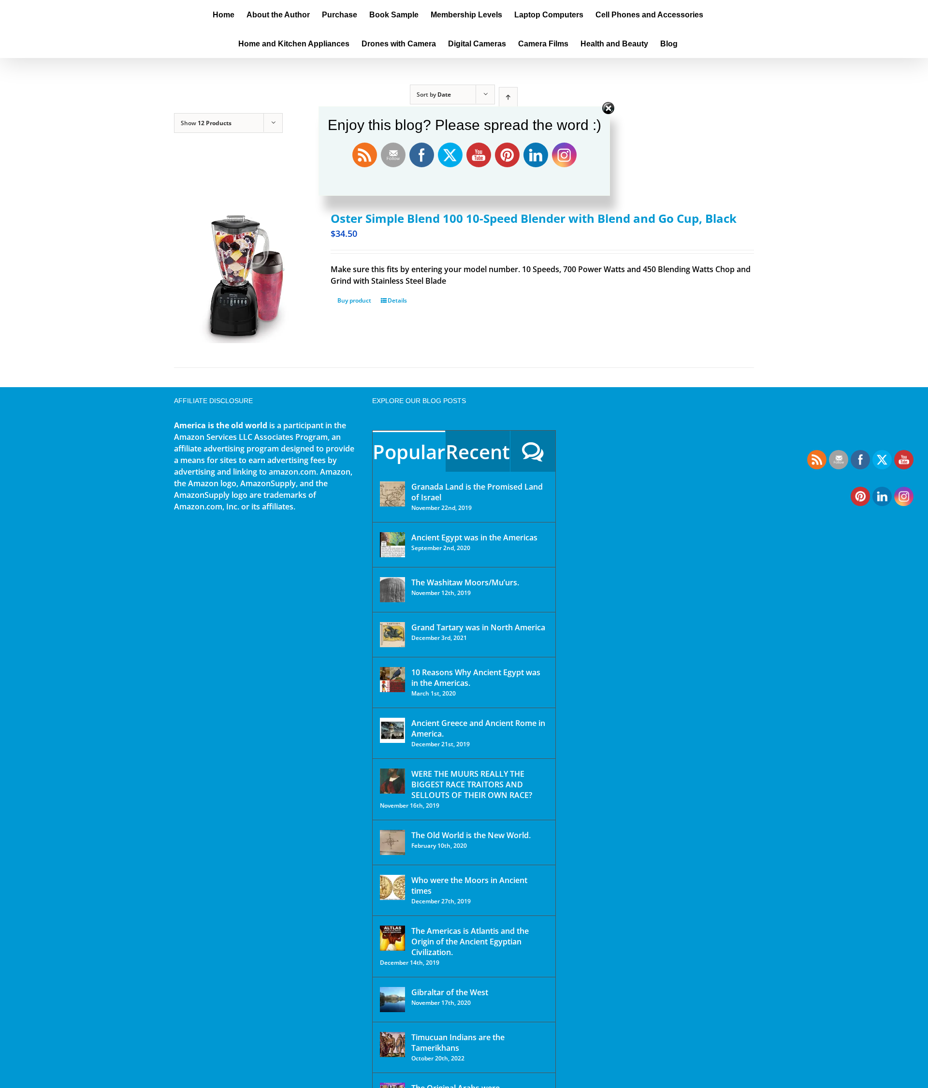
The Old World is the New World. (471, 835)
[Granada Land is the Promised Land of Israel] (392, 494)
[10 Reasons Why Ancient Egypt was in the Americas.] (392, 679)
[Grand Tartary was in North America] (392, 634)
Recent (478, 451)
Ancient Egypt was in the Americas (474, 537)
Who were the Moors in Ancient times (469, 885)
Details (397, 300)
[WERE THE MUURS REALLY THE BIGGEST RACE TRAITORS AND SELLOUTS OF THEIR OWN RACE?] (392, 781)
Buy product (354, 300)
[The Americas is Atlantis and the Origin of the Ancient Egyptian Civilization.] (392, 938)
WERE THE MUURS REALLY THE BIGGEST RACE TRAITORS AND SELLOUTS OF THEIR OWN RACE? (471, 784)
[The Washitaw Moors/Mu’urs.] (392, 589)
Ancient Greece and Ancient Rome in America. (478, 728)
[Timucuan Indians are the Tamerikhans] (392, 1044)
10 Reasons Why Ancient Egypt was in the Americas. (475, 677)
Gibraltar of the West (449, 992)
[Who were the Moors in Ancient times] (392, 887)
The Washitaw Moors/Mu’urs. (465, 582)
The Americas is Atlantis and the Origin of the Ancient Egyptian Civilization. (470, 941)
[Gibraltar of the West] (392, 999)
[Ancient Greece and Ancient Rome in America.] (392, 730)
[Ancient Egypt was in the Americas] (392, 544)
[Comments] (532, 451)
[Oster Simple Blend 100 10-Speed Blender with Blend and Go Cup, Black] (240, 276)
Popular (409, 451)
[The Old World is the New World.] (392, 842)
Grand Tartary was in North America (478, 627)
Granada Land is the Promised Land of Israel (477, 492)
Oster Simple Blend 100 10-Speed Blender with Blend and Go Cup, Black (534, 218)
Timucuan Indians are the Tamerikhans (458, 1042)
